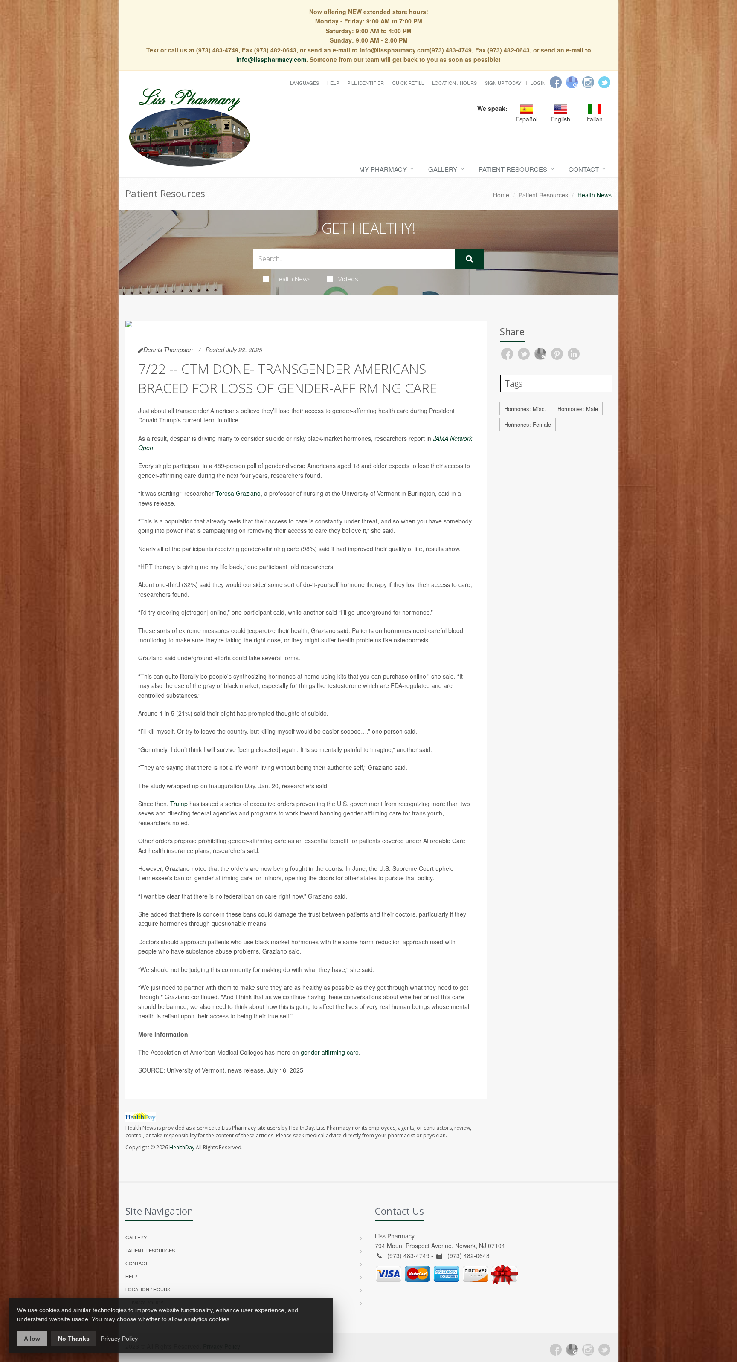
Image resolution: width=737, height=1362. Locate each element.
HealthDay (181, 1147)
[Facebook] (556, 82)
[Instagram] (588, 82)
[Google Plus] (572, 1350)
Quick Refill (408, 82)
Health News (292, 279)
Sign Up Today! (503, 82)
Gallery (442, 169)
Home (501, 195)
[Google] (572, 82)
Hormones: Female (527, 424)
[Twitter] (604, 82)
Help (333, 82)
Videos (348, 279)
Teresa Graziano (238, 493)
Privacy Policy (119, 1338)
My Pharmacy (383, 169)
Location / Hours (454, 82)
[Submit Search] (469, 259)
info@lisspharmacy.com (271, 59)
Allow (32, 1338)
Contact (584, 169)
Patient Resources (513, 169)
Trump (179, 803)
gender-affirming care (330, 1052)
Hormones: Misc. (525, 409)
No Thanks (74, 1338)
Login (538, 82)
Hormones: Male (577, 409)
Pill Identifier (365, 82)
